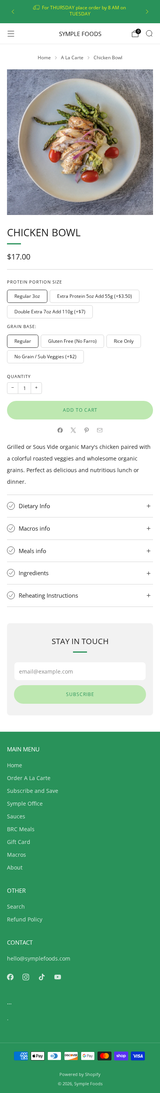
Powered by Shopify (80, 1074)
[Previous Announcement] (12, 11)
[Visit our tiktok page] (42, 977)
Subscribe (80, 694)
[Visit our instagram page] (26, 977)
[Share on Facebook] (60, 430)
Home (14, 765)
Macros (16, 854)
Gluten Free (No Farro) (72, 341)
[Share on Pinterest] (86, 430)
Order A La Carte (28, 778)
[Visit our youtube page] (58, 977)
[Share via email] (100, 430)
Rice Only (124, 341)
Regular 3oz (27, 296)
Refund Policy (24, 919)
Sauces (16, 816)
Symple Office (25, 803)
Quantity (19, 376)
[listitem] (80, 11)
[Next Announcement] (147, 11)
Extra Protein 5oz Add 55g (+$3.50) (94, 296)
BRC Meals (21, 829)
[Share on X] (73, 430)
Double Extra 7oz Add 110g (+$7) (49, 311)
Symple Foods (80, 34)
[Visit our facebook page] (10, 977)
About (15, 867)
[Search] (149, 33)
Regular (22, 341)
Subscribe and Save (32, 790)
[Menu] (11, 34)
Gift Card (18, 842)
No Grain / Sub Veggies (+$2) (45, 356)
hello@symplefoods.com (38, 958)
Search (16, 906)
